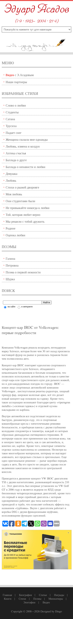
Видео (46, 602)
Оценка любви (15, 235)
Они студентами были (20, 201)
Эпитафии (29, 602)
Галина (10, 258)
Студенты (12, 112)
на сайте (11, 306)
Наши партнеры (16, 82)
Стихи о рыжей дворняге (22, 187)
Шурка (10, 279)
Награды (59, 595)
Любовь (11, 180)
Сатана (10, 119)
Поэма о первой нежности (23, 272)
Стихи (22, 598)
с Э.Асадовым (20, 75)
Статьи (43, 595)
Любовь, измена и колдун (23, 146)
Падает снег (14, 133)
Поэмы (37, 598)
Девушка (11, 174)
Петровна (12, 265)
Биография (25, 595)
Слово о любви (16, 105)
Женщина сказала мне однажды (27, 139)
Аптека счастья (16, 153)
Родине (10, 228)
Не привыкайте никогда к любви (27, 208)
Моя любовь (14, 194)
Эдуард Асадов (36, 9)
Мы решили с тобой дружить (25, 221)
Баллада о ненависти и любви (25, 167)
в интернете (27, 306)
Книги (7, 598)
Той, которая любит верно (23, 215)
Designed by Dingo (51, 611)
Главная (7, 595)
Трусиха (11, 126)
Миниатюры (55, 598)
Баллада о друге (16, 160)
